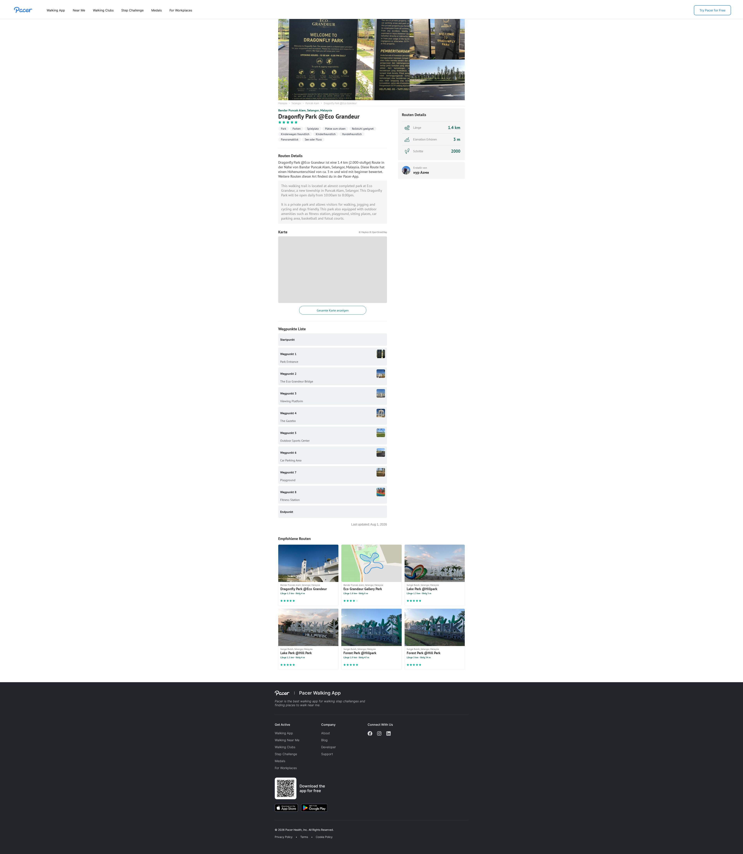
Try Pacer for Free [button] (712, 10)
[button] (67, 825)
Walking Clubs (103, 10)
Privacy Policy (284, 837)
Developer (328, 747)
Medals (156, 10)
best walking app (306, 701)
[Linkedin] (388, 734)
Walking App (56, 10)
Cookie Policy (324, 837)
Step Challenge (132, 10)
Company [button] (328, 724)
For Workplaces (180, 10)
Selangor (296, 103)
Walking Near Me (287, 740)
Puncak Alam (312, 103)
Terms (304, 837)
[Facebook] (370, 734)
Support (327, 754)
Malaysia (282, 103)
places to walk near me (302, 705)
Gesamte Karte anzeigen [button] (333, 310)
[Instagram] (379, 734)
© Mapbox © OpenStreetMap (373, 232)
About (325, 733)
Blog (324, 740)
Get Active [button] (282, 724)
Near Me (79, 10)
